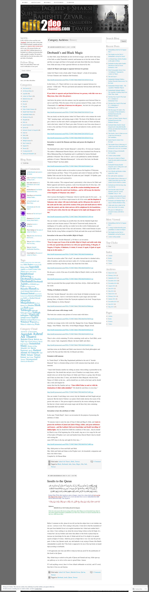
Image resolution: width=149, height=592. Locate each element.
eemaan (33, 284)
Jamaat (24, 293)
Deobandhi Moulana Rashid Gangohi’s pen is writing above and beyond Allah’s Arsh (117, 166)
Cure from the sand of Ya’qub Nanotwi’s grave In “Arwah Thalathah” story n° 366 (116, 191)
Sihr (82, 464)
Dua (24, 104)
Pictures (58, 2)
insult (65, 577)
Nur (36, 303)
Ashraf (30, 269)
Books (47, 2)
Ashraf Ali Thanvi (64, 461)
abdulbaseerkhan (56, 475)
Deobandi (65, 464)
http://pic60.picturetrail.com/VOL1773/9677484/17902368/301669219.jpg (70, 334)
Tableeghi (34, 310)
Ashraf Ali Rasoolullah (114, 155)
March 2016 (111, 273)
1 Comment (97, 461)
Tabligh (36, 312)
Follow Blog (27, 62)
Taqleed (25, 146)
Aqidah (23, 269)
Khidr (22, 298)
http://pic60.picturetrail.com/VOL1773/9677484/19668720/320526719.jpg (70, 138)
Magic (78, 464)
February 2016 (112, 275)
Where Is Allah (26, 324)
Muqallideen (27, 302)
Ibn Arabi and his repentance (115, 176)
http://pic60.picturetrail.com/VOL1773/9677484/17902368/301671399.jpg (70, 216)
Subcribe (24, 76)
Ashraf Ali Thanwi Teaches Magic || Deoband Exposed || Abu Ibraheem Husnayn (117, 120)
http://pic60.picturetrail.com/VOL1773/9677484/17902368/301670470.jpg (70, 319)
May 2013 (111, 307)
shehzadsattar (30, 207)
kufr (25, 298)
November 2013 (112, 301)
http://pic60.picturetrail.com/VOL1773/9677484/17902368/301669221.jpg (70, 345)
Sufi (85, 464)
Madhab (32, 298)
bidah (24, 273)
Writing (32, 324)
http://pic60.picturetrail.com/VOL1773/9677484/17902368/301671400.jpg (70, 444)
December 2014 (112, 280)
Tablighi (25, 138)
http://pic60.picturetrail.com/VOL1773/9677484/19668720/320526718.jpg (70, 80)
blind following (27, 275)
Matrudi (37, 298)
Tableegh (26, 310)
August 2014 (111, 286)
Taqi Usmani (26, 143)
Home (25, 2)
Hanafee (24, 288)
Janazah (37, 293)
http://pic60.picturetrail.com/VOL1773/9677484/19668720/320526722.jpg (70, 112)
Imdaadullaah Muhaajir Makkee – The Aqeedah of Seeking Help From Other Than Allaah (117, 92)
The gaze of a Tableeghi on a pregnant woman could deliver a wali (116, 211)
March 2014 (111, 293)
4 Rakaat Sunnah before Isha (27, 262)
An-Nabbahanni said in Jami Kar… (33, 184)
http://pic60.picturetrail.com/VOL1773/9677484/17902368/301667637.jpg (70, 268)
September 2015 (112, 278)
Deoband (60, 577)
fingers (37, 284)
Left (28, 298)
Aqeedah (25, 93)
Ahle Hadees (28, 264)
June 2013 (111, 304)
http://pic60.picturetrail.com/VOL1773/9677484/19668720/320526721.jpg (70, 134)
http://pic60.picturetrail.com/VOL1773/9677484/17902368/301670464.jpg (70, 306)
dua (29, 284)
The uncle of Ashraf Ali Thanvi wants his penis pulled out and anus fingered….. (117, 160)
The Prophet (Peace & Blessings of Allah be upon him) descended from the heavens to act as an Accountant (117, 146)
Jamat (31, 293)
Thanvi (34, 320)
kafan (40, 293)
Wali (38, 322)
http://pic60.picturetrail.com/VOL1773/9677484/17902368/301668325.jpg (70, 279)
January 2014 (111, 299)
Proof (38, 303)
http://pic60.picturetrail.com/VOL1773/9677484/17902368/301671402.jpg (70, 392)
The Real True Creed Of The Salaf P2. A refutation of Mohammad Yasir (117, 99)
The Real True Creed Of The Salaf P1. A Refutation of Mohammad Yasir (117, 105)
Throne (39, 320)
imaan (27, 291)
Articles (36, 2)
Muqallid (25, 119)
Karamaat (31, 296)
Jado (70, 464)
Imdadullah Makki (27, 114)
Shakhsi (31, 305)
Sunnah (31, 308)
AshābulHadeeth (55, 47)
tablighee (25, 315)
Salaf (24, 133)
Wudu (37, 324)
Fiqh (24, 106)
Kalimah (23, 296)
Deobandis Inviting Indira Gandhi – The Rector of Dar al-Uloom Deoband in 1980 (117, 65)
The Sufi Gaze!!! (37, 213)
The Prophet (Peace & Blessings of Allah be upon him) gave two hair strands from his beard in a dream (117, 180)
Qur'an (83, 572)
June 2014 (111, 288)
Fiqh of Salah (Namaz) (28, 109)
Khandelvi (38, 296)
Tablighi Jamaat (27, 140)
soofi (22, 308)
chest (32, 276)
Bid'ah (24, 101)
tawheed (29, 320)
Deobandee (36, 278)
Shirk (72, 461)
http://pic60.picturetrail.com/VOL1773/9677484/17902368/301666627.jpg (70, 166)
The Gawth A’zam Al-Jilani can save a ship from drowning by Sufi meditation (117, 135)
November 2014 (112, 283)
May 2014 (111, 291)
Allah (26, 267)
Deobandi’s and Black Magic (65, 52)
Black (59, 464)
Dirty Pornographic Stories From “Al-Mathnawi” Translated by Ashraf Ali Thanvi (116, 72)
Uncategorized (26, 151)
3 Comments (97, 572)
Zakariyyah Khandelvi (28, 153)
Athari (31, 271)
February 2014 (112, 296)
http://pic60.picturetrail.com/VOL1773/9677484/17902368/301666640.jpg (70, 254)
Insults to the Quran (59, 481)
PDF (24, 122)
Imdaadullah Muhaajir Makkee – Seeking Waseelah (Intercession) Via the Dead (117, 81)
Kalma (26, 296)
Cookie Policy (38, 588)
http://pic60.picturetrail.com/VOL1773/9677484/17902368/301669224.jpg (70, 330)
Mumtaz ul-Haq (27, 117)
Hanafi (33, 288)
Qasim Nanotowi (27, 125)
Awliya (34, 271)
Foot (26, 286)
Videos (70, 2)
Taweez (77, 461)
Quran (70, 577)
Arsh (27, 269)
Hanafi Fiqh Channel (28, 112)
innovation (34, 291)
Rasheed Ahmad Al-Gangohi (30, 130)
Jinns (73, 464)
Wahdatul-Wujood (29, 321)
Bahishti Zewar (75, 572)
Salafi (26, 305)
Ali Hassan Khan (27, 91)
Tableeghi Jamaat (26, 313)
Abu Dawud (26, 88)
